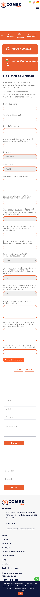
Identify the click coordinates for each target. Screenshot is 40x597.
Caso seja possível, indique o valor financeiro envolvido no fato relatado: (19, 346)
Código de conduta (20, 35)
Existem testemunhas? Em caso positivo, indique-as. (17, 302)
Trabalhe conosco (10, 568)
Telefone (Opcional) (12, 115)
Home (5, 539)
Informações (8, 556)
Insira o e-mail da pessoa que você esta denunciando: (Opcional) (18, 140)
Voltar (18, 369)
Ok (21, 594)
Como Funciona (10, 35)
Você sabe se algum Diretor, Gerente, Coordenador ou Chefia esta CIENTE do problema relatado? (19, 287)
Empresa (7, 152)
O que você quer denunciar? (16, 177)
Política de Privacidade (17, 586)
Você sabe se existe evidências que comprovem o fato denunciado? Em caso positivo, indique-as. (19, 324)
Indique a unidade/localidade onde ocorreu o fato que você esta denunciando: (18, 228)
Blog (4, 560)
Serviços (6, 547)
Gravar (29, 369)
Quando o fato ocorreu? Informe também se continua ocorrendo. (18, 197)
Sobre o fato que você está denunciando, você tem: (15, 255)
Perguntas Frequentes (31, 35)
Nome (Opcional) (10, 104)
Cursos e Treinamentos (13, 551)
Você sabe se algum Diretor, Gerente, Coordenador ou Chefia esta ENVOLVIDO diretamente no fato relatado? (19, 270)
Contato (6, 564)
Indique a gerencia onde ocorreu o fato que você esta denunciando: (18, 242)
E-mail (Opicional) (11, 126)
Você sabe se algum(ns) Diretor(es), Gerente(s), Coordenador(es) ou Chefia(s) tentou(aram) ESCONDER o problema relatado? (19, 211)
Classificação (8, 164)
